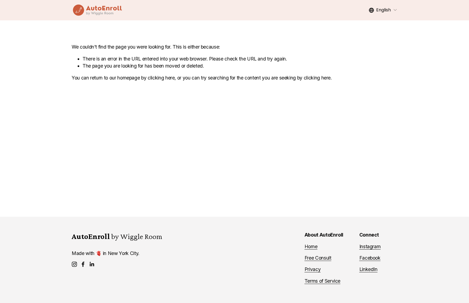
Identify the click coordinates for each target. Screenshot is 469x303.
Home (311, 246)
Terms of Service (322, 281)
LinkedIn (368, 269)
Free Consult (318, 258)
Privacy (313, 269)
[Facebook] (83, 264)
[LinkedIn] (91, 264)
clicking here (161, 78)
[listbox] (383, 10)
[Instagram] (74, 264)
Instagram (370, 246)
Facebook (370, 258)
